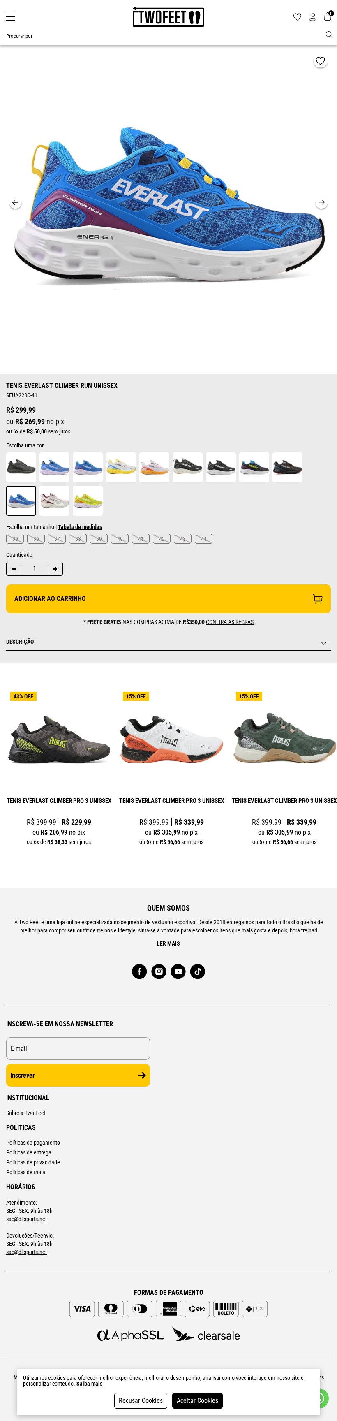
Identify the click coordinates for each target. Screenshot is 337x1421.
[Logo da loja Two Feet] (168, 17)
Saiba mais (89, 1383)
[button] (321, 204)
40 (120, 538)
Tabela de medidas (80, 527)
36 (36, 538)
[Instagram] (158, 971)
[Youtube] (178, 971)
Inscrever (22, 1075)
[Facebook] (139, 971)
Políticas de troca (25, 1172)
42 (162, 538)
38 (78, 538)
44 (204, 538)
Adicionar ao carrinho (50, 599)
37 (57, 538)
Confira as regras (230, 622)
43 (183, 538)
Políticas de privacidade (33, 1162)
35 (15, 538)
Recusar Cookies (141, 1401)
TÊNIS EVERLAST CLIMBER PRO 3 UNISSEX (59, 801)
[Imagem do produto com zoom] (168, 205)
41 (141, 538)
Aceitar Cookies (197, 1401)
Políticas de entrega (28, 1152)
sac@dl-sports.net (26, 1219)
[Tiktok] (197, 971)
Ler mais (168, 943)
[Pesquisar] (329, 34)
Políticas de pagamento (33, 1142)
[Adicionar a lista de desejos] (320, 61)
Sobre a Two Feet (26, 1113)
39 (99, 538)
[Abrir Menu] (10, 17)
